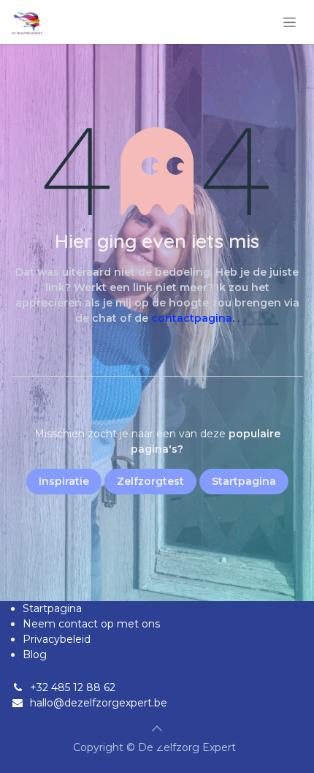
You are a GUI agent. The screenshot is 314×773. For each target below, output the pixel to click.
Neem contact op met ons (91, 623)
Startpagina (52, 608)
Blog (35, 654)
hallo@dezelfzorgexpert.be (98, 702)
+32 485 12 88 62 (72, 687)
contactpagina (191, 318)
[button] (157, 728)
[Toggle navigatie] (289, 22)
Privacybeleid (57, 639)
